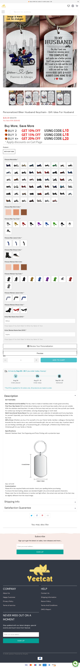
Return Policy (46, 601)
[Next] (75, 50)
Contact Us (45, 593)
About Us (6, 593)
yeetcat (11, 654)
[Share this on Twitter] (31, 515)
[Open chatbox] (75, 664)
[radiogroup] (40, 182)
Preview (40, 353)
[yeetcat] (4, 6)
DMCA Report (46, 609)
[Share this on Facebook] (37, 515)
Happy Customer (9, 597)
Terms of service (9, 605)
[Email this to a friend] (48, 515)
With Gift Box (9, 151)
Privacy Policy (8, 601)
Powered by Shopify (21, 654)
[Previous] (4, 50)
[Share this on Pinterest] (42, 515)
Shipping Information (48, 597)
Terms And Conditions (49, 605)
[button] (40, 159)
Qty (4, 356)
